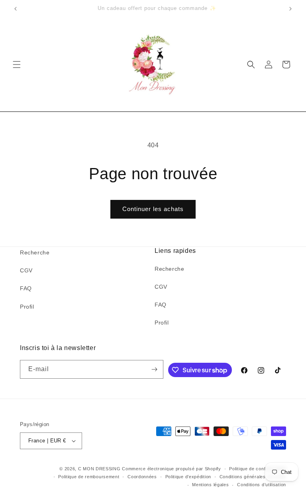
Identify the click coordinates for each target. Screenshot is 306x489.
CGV (26, 270)
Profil (27, 306)
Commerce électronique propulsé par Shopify (171, 468)
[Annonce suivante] (290, 9)
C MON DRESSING (99, 468)
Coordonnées (142, 476)
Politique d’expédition (188, 476)
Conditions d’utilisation (261, 484)
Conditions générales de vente (253, 476)
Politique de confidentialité (257, 468)
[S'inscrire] (154, 369)
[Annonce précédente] (15, 9)
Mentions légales (210, 484)
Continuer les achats (153, 208)
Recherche (34, 252)
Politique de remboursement (88, 476)
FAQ (26, 288)
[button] (17, 64)
